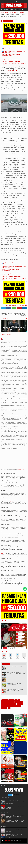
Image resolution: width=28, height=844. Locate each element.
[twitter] (11, 1)
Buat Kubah (8, 305)
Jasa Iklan (14, 305)
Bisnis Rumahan (18, 701)
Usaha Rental (4, 708)
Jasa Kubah (18, 305)
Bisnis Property (4, 701)
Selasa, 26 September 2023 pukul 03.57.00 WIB (19, 338)
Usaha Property (17, 706)
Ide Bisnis (3, 704)
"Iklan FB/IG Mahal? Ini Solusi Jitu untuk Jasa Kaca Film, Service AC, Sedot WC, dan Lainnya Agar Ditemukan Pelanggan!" (14, 327)
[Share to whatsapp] (14, 308)
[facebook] (8, 1)
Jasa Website (24, 305)
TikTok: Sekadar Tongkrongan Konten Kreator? (11, 61)
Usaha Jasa (3, 706)
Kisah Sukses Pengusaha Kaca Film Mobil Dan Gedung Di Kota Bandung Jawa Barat (16, 816)
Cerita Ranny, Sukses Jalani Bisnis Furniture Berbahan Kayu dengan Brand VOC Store (15, 821)
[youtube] (17, 1)
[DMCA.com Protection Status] (14, 794)
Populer (5, 664)
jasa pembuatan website (12, 474)
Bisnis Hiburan (4, 699)
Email (11, 20)
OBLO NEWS (8, 840)
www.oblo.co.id (13, 70)
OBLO (5, 339)
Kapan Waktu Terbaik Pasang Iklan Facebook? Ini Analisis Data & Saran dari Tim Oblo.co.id (16, 673)
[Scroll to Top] (25, 841)
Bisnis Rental (11, 701)
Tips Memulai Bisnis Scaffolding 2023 (14, 666)
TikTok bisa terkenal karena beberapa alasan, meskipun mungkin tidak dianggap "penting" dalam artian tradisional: (14, 57)
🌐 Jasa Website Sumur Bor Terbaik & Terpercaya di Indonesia (14, 684)
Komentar (22, 18)
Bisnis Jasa (10, 699)
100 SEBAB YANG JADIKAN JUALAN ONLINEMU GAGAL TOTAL (14, 835)
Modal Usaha (20, 704)
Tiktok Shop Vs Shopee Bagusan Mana (10, 59)
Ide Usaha (8, 704)
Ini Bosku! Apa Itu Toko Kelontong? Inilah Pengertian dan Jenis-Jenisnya (15, 690)
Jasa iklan (3, 553)
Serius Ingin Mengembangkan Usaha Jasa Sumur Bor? (13, 46)
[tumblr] (19, 1)
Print (7, 20)
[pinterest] (14, 1)
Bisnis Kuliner (17, 699)
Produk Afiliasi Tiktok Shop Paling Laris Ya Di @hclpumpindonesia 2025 (16, 9)
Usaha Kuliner (10, 706)
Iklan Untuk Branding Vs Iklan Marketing (14, 829)
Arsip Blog (14, 664)
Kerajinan (14, 704)
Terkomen (22, 664)
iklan (9, 708)
